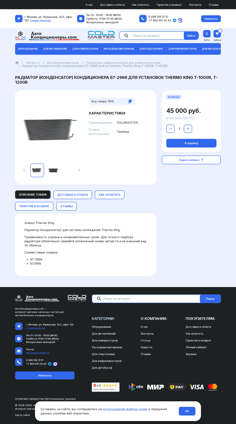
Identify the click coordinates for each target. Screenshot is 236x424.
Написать (211, 18)
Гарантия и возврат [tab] (34, 206)
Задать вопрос (189, 159)
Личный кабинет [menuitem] (196, 347)
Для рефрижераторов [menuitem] (107, 361)
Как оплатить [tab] (109, 194)
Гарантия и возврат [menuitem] (198, 340)
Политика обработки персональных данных (45, 398)
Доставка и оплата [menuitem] (112, 4)
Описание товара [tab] (33, 194)
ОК (187, 411)
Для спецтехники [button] (151, 48)
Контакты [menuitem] (195, 4)
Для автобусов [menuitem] (102, 367)
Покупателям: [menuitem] (200, 318)
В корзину (191, 143)
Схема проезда (40, 20)
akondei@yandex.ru (37, 352)
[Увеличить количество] (188, 129)
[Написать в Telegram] (175, 20)
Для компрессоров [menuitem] (105, 340)
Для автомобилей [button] (55, 48)
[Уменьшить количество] (170, 129)
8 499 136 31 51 (158, 16)
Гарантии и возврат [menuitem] (169, 4)
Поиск (210, 298)
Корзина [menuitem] (191, 354)
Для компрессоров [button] (85, 48)
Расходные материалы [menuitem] (107, 347)
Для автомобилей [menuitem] (104, 333)
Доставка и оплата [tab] (72, 194)
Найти (191, 35)
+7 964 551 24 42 (159, 20)
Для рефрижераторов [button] (182, 48)
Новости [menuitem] (146, 347)
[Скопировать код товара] (130, 101)
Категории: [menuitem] (103, 318)
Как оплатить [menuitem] (140, 4)
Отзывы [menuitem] (214, 4)
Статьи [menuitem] (145, 340)
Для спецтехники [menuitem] (103, 354)
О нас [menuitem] (89, 4)
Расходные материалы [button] (119, 48)
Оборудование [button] (28, 48)
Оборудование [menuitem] (101, 327)
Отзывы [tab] (66, 206)
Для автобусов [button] (212, 48)
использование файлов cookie (125, 409)
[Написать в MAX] (180, 20)
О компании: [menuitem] (154, 318)
